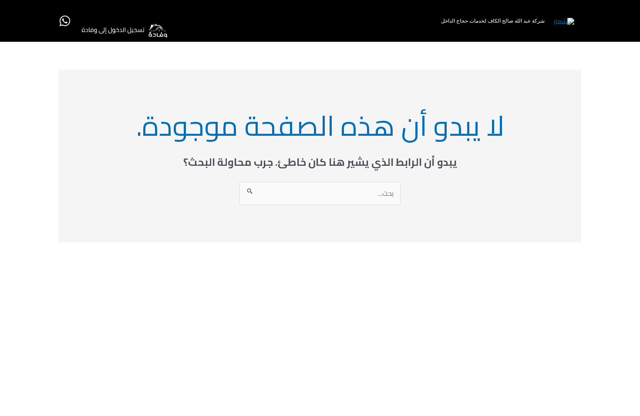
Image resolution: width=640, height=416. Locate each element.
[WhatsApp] (65, 21)
